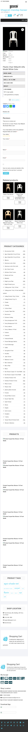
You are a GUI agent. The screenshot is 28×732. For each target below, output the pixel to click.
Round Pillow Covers (10, 396)
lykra (16, 593)
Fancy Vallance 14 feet (10, 329)
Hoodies (7, 353)
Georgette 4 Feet (9, 350)
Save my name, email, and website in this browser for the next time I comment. (13, 169)
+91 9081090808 (5, 695)
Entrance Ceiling (9, 317)
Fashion (7, 332)
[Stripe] (6, 682)
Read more (8, 198)
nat (20, 593)
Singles (6, 408)
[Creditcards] (2, 682)
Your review (6, 139)
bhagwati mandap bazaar (14, 10)
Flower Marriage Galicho (11, 341)
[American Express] (2, 678)
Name (5, 149)
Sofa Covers (8, 411)
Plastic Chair (11, 103)
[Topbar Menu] (26, 1)
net (5, 597)
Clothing (7, 305)
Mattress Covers (9, 359)
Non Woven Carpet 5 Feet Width (13, 374)
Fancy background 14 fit (11, 320)
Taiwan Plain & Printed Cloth (12, 420)
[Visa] (10, 678)
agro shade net (11, 583)
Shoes (6, 405)
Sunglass (7, 414)
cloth (23, 588)
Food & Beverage (9, 344)
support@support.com (10, 620)
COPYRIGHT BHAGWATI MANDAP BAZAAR (12, 700)
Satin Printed (8, 402)
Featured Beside (9, 338)
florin (6, 592)
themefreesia (7, 622)
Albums (7, 260)
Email (4, 158)
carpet (17, 588)
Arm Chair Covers (9, 269)
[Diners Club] (19, 678)
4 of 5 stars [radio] (7, 136)
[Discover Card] (23, 678)
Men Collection (8, 362)
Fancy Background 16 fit (11, 323)
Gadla (6, 347)
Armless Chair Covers (10, 272)
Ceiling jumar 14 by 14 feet (11, 287)
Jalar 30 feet (8, 356)
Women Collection (9, 423)
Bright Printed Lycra (10, 284)
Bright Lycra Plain (9, 281)
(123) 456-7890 (8, 617)
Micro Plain (7, 365)
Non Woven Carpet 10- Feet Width (13, 371)
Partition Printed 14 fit (10, 377)
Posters (7, 393)
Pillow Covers (8, 383)
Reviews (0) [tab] (6, 111)
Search (10, 15)
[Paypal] (14, 678)
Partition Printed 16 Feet (11, 380)
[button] (22, 29)
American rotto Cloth (10, 263)
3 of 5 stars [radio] (6, 136)
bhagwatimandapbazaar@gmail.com (11, 697)
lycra (12, 593)
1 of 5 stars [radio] (3, 136)
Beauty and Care (9, 275)
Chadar (6, 302)
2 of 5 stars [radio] (5, 136)
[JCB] (10, 682)
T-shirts (7, 417)
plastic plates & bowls (10, 389)
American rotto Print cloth (11, 266)
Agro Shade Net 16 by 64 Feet (12, 257)
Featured (7, 335)
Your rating (6, 134)
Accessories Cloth (9, 251)
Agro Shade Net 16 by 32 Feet (12, 254)
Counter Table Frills (10, 311)
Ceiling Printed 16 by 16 (11, 299)
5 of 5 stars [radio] (9, 136)
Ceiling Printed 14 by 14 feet (12, 296)
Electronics (7, 314)
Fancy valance (8, 326)
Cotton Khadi (8, 308)
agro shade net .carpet (8, 588)
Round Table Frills (9, 399)
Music (6, 368)
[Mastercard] (6, 678)
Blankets (7, 278)
